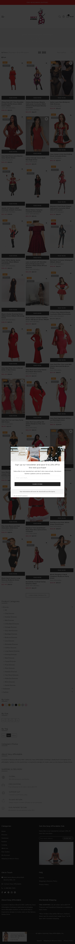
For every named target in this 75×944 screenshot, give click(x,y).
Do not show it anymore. (21, 495)
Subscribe (38, 484)
